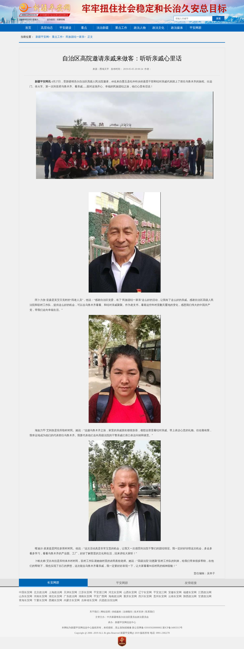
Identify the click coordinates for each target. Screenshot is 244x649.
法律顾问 (127, 611)
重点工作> (58, 36)
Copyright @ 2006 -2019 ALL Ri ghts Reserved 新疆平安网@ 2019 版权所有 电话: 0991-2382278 (122, 633)
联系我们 (150, 611)
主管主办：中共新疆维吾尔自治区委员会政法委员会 (122, 617)
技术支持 (138, 611)
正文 (90, 36)
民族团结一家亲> (76, 36)
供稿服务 (116, 611)
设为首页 (51, 19)
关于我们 (94, 611)
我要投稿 (61, 19)
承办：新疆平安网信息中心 (122, 622)
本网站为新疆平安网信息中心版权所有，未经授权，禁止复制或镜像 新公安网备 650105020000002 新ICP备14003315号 (122, 627)
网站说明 (105, 611)
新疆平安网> (43, 36)
